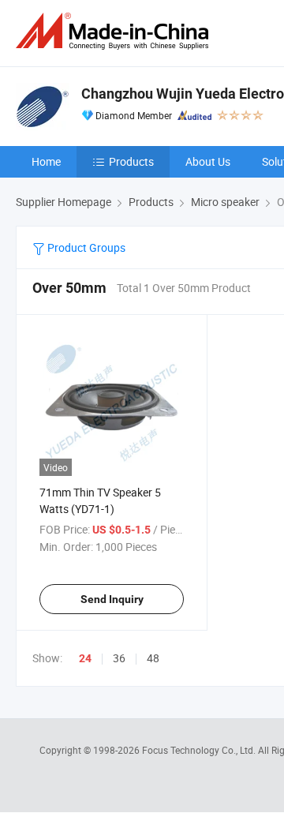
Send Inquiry (112, 599)
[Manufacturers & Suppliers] (115, 31)
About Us (207, 161)
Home (46, 161)
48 (153, 657)
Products (131, 161)
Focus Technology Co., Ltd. (200, 750)
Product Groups (85, 247)
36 (119, 657)
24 (85, 658)
